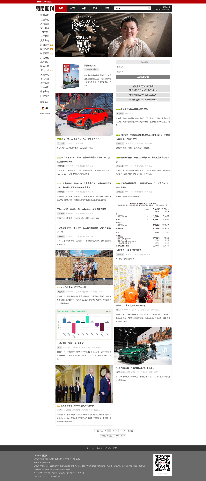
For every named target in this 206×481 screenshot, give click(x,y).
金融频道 (119, 143)
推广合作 (107, 448)
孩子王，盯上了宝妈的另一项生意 (130, 305)
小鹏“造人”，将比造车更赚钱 (128, 250)
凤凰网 (51, 459)
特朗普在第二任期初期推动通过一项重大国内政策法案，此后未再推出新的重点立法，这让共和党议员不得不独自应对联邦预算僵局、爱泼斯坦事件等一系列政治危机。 (84, 418)
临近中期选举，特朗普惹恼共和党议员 (77, 405)
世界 (59, 410)
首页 (61, 8)
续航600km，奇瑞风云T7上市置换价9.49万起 (81, 139)
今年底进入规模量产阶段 (125, 259)
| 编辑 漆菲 (98, 410)
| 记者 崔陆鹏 (145, 310)
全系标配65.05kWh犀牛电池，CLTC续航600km (75, 148)
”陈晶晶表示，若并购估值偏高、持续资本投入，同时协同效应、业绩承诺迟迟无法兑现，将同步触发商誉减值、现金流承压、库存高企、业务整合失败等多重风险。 (143, 317)
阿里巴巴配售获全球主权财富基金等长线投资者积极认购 (78, 218)
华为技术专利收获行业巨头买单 (134, 109)
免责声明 (46, 463)
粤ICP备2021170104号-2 (75, 473)
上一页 (104, 431)
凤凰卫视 (58, 459)
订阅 (107, 8)
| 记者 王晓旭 (86, 347)
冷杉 (84, 8)
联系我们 (116, 448)
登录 (164, 7)
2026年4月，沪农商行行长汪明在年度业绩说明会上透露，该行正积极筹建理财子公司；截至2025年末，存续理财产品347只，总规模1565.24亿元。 (84, 355)
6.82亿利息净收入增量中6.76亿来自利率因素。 (133, 148)
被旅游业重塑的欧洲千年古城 (73, 287)
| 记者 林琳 (88, 292)
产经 (95, 8)
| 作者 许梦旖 (139, 192)
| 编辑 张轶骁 (154, 310)
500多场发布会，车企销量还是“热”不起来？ (135, 368)
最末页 (130, 431)
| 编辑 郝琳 (79, 143)
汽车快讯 (61, 143)
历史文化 (61, 292)
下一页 (122, 431)
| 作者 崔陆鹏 (80, 166)
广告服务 (98, 448)
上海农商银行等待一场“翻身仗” (70, 343)
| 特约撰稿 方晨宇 (87, 410)
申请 (44, 456)
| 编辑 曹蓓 (148, 143)
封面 (72, 8)
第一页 (96, 431)
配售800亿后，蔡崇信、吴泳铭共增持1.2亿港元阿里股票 (81, 209)
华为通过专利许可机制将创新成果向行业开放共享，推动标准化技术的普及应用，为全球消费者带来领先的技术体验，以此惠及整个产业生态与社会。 (143, 121)
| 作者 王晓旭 (139, 143)
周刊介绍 (90, 448)
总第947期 (91, 69)
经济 (118, 310)
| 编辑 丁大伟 (97, 292)
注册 (168, 7)
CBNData (76, 459)
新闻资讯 (119, 114)
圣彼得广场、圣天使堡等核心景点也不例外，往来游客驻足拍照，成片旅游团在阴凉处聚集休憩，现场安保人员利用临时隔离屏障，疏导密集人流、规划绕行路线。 (84, 299)
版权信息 (37, 463)
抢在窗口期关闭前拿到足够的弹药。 (129, 196)
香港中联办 (67, 459)
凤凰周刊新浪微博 (41, 459)
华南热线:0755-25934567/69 (143, 99)
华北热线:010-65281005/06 (143, 95)
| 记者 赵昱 (138, 254)
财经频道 (61, 166)
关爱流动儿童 (90, 65)
